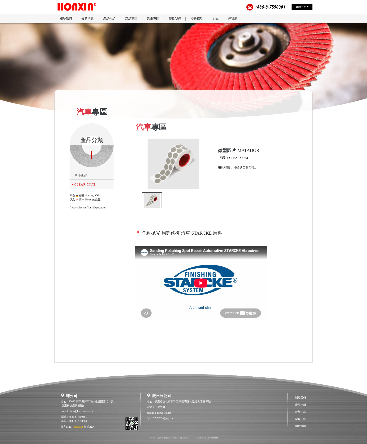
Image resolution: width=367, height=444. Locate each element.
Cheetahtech (212, 437)
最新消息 (300, 411)
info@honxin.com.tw (81, 411)
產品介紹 (300, 404)
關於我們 (300, 397)
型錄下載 (300, 418)
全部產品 (80, 175)
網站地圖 (300, 426)
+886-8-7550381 (270, 7)
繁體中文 (301, 7)
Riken (88, 199)
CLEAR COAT (85, 184)
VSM (98, 195)
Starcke (89, 195)
